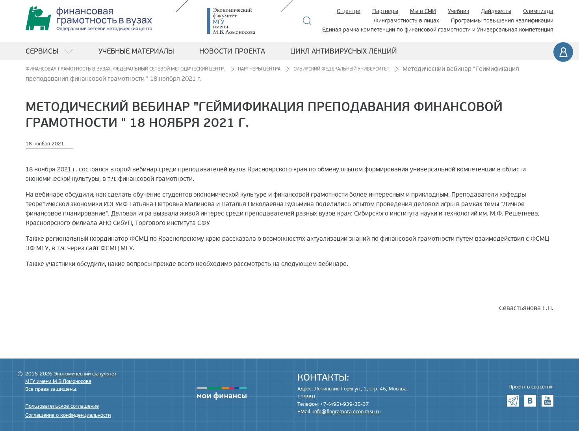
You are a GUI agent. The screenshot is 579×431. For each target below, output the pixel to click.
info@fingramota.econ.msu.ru (346, 412)
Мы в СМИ (423, 11)
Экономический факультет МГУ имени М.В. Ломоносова (243, 21)
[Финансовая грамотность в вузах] (89, 19)
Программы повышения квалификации (502, 20)
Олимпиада (538, 11)
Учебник (458, 11)
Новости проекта (232, 51)
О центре (348, 11)
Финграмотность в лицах (406, 20)
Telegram (513, 401)
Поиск (307, 21)
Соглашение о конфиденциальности (68, 415)
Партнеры (385, 11)
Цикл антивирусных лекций (343, 51)
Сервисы (42, 51)
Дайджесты (496, 11)
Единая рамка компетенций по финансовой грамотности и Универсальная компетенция (437, 29)
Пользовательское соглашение (62, 406)
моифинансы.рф (222, 393)
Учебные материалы (136, 51)
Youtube (547, 401)
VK (530, 401)
